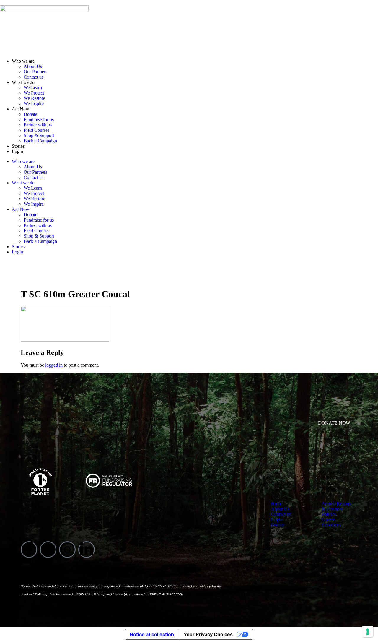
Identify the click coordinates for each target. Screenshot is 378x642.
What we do (23, 82)
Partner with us (38, 124)
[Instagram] (67, 549)
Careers (329, 488)
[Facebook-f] (29, 549)
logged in (54, 365)
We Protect (34, 92)
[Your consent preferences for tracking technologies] (367, 631)
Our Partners (35, 71)
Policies (329, 482)
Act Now (20, 108)
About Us (33, 66)
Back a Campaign (40, 140)
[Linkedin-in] (86, 549)
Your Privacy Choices (208, 634)
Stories (18, 146)
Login (17, 151)
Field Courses (36, 130)
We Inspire (34, 103)
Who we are (23, 61)
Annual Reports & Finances (336, 475)
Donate (30, 114)
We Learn (33, 87)
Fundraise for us (39, 119)
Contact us (33, 76)
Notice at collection (152, 634)
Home (277, 472)
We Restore (34, 98)
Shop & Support (39, 135)
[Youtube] (48, 549)
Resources (331, 493)
